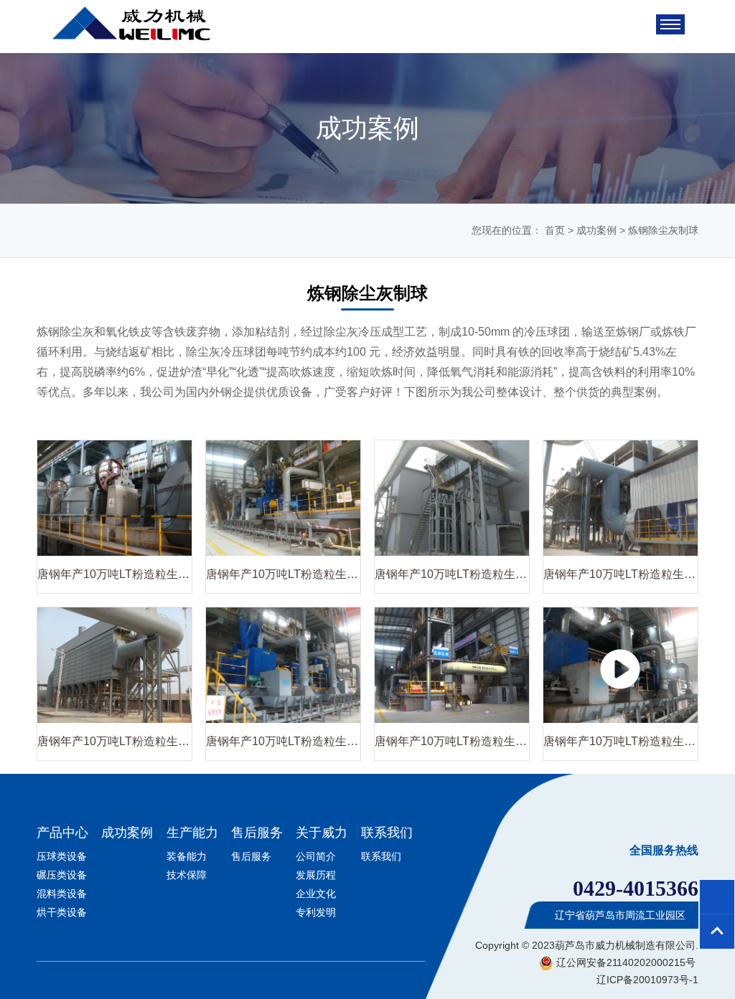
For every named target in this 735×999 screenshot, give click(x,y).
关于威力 (321, 832)
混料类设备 (62, 893)
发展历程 (316, 875)
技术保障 (187, 875)
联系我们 (387, 832)
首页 (555, 230)
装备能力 (187, 856)
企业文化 (316, 893)
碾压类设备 (62, 875)
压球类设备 (62, 856)
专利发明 (316, 912)
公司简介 (316, 856)
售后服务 (257, 832)
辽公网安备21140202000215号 (624, 962)
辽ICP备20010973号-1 (647, 979)
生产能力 (192, 832)
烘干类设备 (62, 912)
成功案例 (596, 230)
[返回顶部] (717, 931)
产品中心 (62, 832)
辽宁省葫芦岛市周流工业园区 (618, 915)
